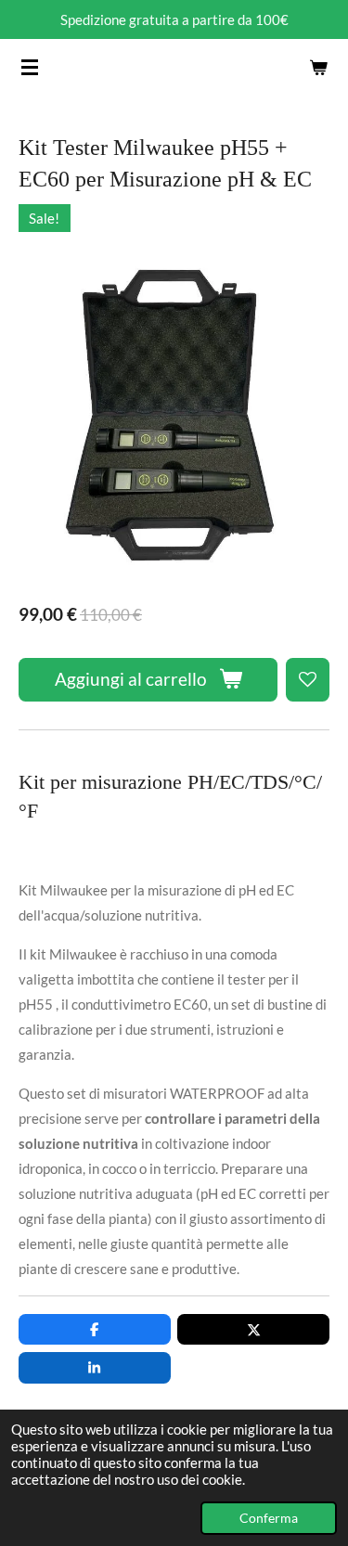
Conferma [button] (268, 1518)
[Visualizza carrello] (318, 66)
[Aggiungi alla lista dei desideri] (307, 680)
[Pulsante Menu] (29, 66)
